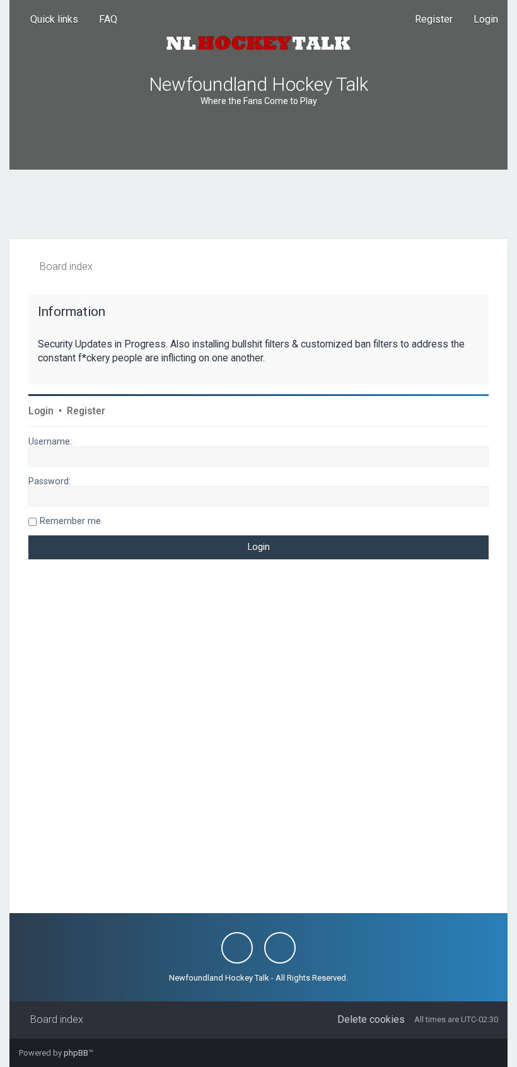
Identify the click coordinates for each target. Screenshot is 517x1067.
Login (41, 411)
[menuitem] (102, 19)
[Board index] (258, 43)
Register (86, 411)
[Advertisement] (258, 204)
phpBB (76, 1053)
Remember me (70, 521)
